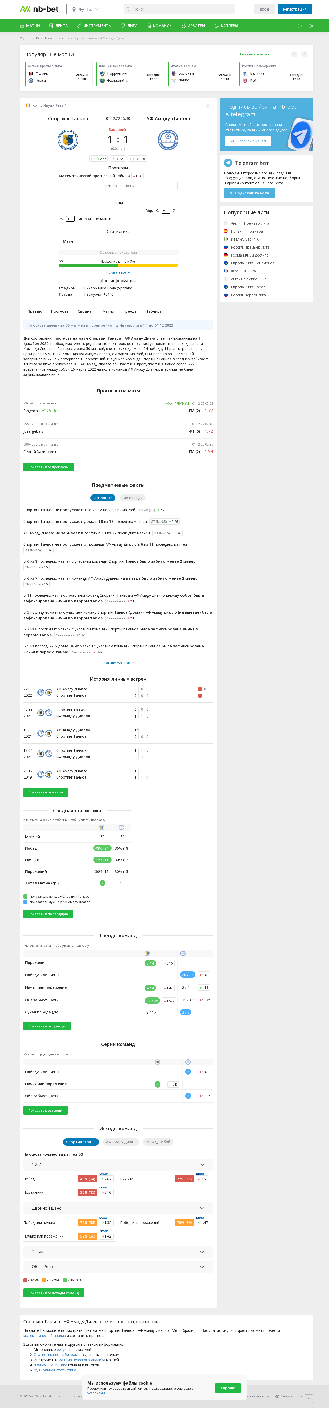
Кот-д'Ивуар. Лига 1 (51, 38)
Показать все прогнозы (48, 467)
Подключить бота (252, 193)
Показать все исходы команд (53, 1293)
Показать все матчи (45, 792)
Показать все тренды (47, 1026)
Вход (264, 9)
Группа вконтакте (255, 1396)
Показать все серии (45, 1110)
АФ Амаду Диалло (168, 118)
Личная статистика (50, 1364)
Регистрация (295, 9)
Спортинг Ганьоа (68, 118)
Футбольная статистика (55, 1370)
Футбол (25, 38)
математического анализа (82, 1359)
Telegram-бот (292, 1396)
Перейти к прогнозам (118, 186)
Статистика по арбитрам (56, 1354)
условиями (96, 1392)
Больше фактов (116, 663)
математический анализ (44, 1335)
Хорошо (228, 1387)
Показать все (116, 272)
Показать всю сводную (48, 913)
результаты (67, 1349)
